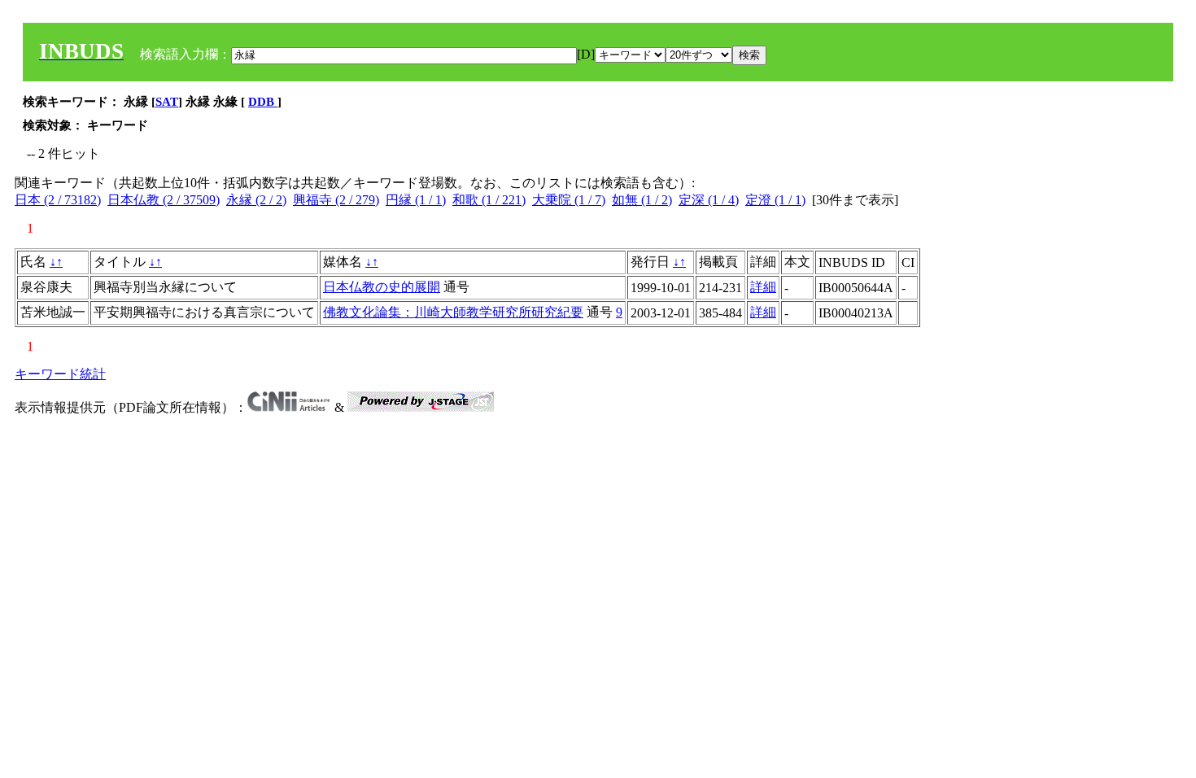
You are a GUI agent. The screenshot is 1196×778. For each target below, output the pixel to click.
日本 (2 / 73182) (58, 200)
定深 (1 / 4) (709, 200)
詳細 (763, 287)
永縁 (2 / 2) (256, 200)
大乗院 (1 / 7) (568, 200)
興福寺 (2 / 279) (336, 200)
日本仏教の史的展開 (381, 287)
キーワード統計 (60, 374)
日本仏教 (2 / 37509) (163, 200)
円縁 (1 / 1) (416, 200)
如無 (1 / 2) (642, 200)
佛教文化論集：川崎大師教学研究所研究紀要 (453, 312)
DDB (262, 101)
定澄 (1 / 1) (775, 200)
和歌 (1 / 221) (489, 200)
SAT (166, 101)
